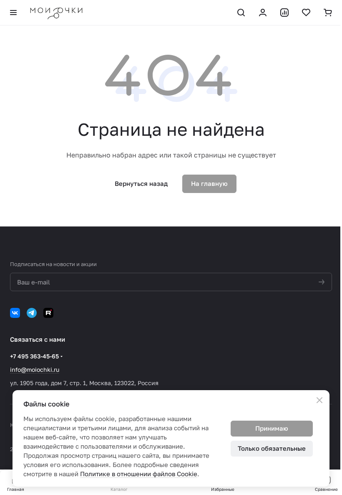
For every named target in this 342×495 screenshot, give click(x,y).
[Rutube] (48, 313)
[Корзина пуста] (328, 12)
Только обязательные (272, 448)
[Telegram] (32, 313)
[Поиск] (241, 12)
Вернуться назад (141, 183)
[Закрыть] (319, 400)
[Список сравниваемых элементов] (284, 12)
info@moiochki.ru (34, 369)
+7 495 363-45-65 (34, 356)
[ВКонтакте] (15, 313)
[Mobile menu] (13, 12)
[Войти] (263, 12)
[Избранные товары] (306, 12)
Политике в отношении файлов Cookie (138, 473)
